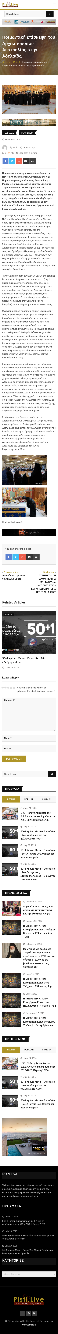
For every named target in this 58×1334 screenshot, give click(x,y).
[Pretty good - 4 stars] (11, 687)
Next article (48, 572)
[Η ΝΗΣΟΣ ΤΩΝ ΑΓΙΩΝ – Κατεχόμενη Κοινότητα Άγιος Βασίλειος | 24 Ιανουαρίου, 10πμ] (11, 927)
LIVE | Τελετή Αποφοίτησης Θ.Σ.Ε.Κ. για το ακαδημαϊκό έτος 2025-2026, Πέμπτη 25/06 (38, 816)
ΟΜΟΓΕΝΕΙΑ (27, 132)
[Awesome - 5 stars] (13, 687)
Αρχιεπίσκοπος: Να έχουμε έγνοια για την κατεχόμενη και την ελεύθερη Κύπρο (38, 910)
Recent (11, 799)
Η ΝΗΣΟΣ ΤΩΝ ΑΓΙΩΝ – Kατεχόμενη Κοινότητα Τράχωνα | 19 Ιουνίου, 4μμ (37, 983)
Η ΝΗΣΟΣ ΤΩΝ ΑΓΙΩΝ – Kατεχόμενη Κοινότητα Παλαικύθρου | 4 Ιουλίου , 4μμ (39, 1002)
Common (46, 799)
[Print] (32, 161)
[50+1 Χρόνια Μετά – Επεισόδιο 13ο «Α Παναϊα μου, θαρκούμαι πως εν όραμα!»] (10, 850)
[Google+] (19, 161)
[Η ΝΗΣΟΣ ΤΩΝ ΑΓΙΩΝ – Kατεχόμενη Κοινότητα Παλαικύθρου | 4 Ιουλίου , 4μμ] (11, 1000)
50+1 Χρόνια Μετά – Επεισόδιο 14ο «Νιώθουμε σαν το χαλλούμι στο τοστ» (38, 835)
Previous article (11, 572)
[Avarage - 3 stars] (8, 687)
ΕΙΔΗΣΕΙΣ (16, 62)
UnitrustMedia (29, 1324)
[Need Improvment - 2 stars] (5, 687)
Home (7, 62)
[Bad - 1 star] (2, 687)
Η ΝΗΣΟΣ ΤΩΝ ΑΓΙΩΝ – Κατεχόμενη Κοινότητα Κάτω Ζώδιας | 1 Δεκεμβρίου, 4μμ (39, 1022)
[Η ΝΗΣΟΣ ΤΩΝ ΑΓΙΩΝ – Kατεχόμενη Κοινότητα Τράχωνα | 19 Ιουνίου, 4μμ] (11, 980)
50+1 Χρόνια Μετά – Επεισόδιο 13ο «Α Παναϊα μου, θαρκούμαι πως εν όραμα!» (38, 854)
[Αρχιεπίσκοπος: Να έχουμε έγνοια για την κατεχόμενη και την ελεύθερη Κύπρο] (11, 908)
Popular (29, 799)
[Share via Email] (26, 161)
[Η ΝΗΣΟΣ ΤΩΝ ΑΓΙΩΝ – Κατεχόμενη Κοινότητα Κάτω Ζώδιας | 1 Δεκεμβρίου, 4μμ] (11, 1019)
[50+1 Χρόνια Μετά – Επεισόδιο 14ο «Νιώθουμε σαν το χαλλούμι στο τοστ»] (10, 832)
